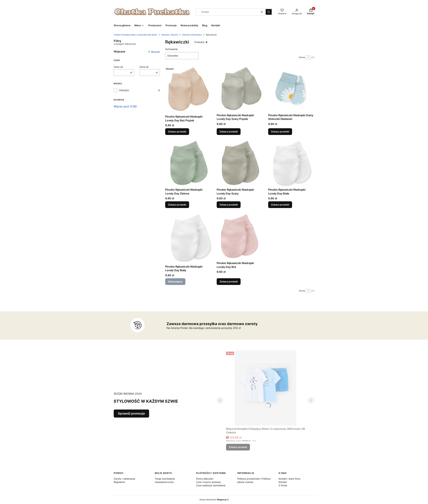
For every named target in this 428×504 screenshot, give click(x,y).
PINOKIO (124, 90)
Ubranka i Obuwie (169, 34)
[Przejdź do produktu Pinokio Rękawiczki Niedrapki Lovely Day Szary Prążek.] (240, 89)
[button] (269, 12)
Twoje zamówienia (165, 478)
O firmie (283, 485)
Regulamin (119, 482)
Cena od (118, 66)
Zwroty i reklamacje (124, 478)
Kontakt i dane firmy (289, 478)
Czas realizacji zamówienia (210, 485)
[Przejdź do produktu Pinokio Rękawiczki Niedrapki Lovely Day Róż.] (240, 236)
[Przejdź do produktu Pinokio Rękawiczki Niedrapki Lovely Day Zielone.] (188, 163)
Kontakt (283, 482)
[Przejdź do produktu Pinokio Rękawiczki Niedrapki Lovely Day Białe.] (291, 163)
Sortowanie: (171, 49)
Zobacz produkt (177, 131)
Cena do (144, 66)
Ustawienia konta (164, 482)
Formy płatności (204, 478)
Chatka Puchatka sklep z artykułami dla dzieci (135, 34)
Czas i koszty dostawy (208, 482)
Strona (302, 57)
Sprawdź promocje (131, 413)
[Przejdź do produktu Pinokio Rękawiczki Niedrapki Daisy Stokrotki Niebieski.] (291, 89)
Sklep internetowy (212, 499)
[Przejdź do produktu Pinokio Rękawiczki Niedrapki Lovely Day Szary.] (240, 163)
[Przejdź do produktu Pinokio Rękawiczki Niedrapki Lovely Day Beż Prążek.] (188, 90)
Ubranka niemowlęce (192, 34)
